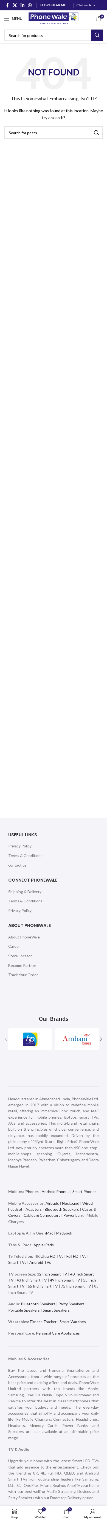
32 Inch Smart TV (52, 1274)
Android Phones (55, 1191)
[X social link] (15, 5)
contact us (17, 865)
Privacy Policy (20, 846)
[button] (6, 1039)
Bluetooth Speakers (62, 1209)
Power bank (73, 1215)
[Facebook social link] (7, 5)
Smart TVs (17, 1262)
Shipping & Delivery (24, 891)
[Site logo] (53, 18)
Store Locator (20, 955)
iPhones (32, 1191)
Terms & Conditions (25, 855)
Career (14, 946)
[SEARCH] (97, 35)
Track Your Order (23, 974)
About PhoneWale (24, 937)
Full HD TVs (76, 1256)
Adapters (34, 1209)
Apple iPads (43, 1244)
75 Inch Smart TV (76, 1286)
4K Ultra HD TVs (49, 1256)
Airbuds (52, 1203)
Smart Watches (73, 1321)
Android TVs (40, 1262)
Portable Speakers (24, 1310)
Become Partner (22, 965)
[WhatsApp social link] (30, 5)
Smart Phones (84, 1191)
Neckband (70, 1203)
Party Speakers (71, 1303)
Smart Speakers (56, 1310)
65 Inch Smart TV (43, 1286)
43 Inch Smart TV (32, 1280)
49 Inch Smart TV (65, 1280)
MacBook (64, 1233)
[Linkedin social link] (22, 5)
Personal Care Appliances (58, 1333)
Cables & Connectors (42, 1215)
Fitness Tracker (43, 1321)
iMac (49, 1233)
